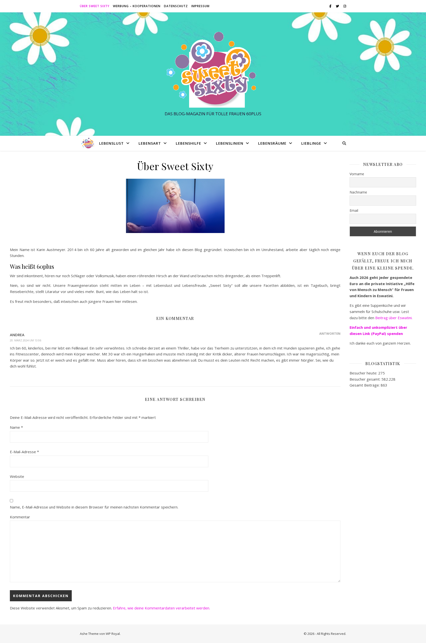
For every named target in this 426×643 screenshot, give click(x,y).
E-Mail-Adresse (24, 451)
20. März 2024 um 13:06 (25, 340)
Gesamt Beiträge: (365, 385)
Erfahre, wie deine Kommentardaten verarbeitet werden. (161, 607)
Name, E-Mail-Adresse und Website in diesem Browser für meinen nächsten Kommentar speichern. (94, 507)
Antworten (329, 333)
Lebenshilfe (188, 143)
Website (17, 476)
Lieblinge (311, 143)
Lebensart (150, 143)
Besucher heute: (364, 372)
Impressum (200, 6)
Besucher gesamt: (365, 379)
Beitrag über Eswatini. (394, 317)
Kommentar (20, 516)
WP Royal (113, 633)
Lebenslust (111, 143)
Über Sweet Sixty (94, 6)
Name (16, 427)
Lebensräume (272, 143)
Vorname (357, 174)
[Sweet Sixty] (213, 69)
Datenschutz (176, 6)
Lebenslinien (229, 143)
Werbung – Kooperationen (136, 6)
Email (354, 210)
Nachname (358, 192)
